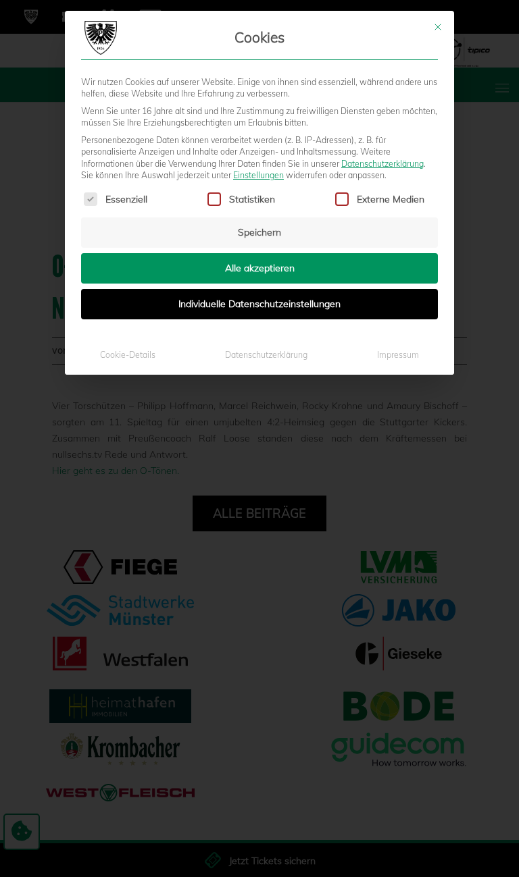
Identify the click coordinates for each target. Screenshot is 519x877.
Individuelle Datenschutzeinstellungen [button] (259, 304)
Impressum (398, 355)
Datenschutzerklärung (382, 164)
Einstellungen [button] (258, 175)
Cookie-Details (127, 355)
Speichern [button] (259, 232)
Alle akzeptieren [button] (260, 268)
